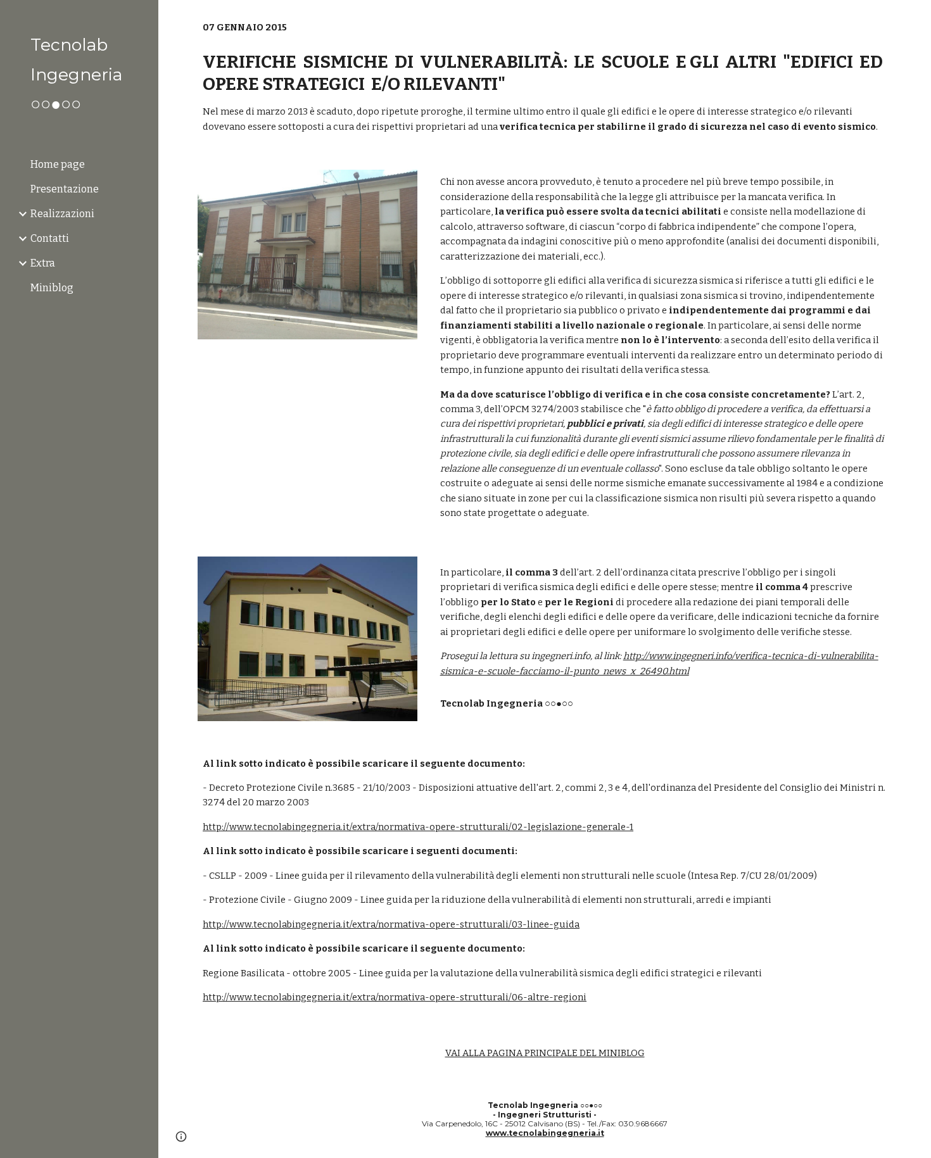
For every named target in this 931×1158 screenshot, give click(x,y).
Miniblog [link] (51, 288)
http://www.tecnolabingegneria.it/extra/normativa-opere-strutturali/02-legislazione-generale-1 (418, 827)
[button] (916, 18)
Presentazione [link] (64, 189)
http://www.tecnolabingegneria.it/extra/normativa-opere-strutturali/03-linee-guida (391, 924)
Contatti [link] (49, 238)
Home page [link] (57, 164)
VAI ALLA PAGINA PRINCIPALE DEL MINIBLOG (545, 1053)
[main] (545, 77)
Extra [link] (42, 263)
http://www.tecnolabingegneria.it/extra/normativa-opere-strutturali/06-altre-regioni (394, 997)
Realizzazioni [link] (62, 214)
